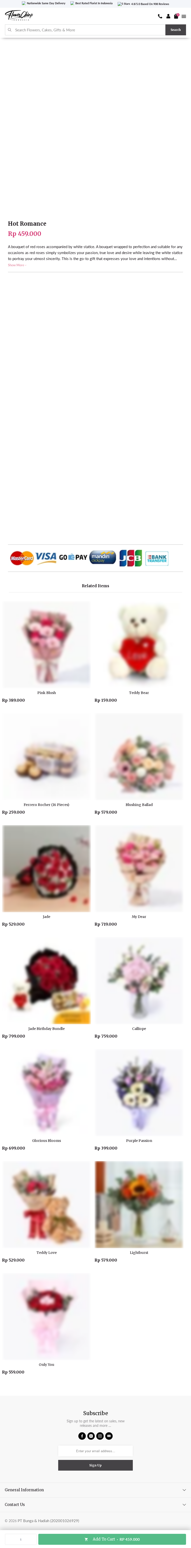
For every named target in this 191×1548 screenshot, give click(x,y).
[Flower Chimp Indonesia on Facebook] (82, 1436)
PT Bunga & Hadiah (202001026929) (48, 1520)
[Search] (9, 30)
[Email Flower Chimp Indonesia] (109, 1436)
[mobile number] (160, 16)
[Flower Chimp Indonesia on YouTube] (91, 1436)
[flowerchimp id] (19, 16)
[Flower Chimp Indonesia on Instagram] (100, 1436)
